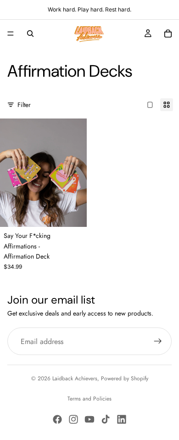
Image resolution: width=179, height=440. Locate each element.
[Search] (30, 33)
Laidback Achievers (74, 378)
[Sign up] (158, 341)
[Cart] (168, 33)
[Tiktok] (105, 419)
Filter (24, 104)
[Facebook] (57, 419)
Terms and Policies (89, 399)
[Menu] (10, 33)
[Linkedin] (121, 419)
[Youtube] (89, 419)
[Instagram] (73, 419)
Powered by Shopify (124, 378)
